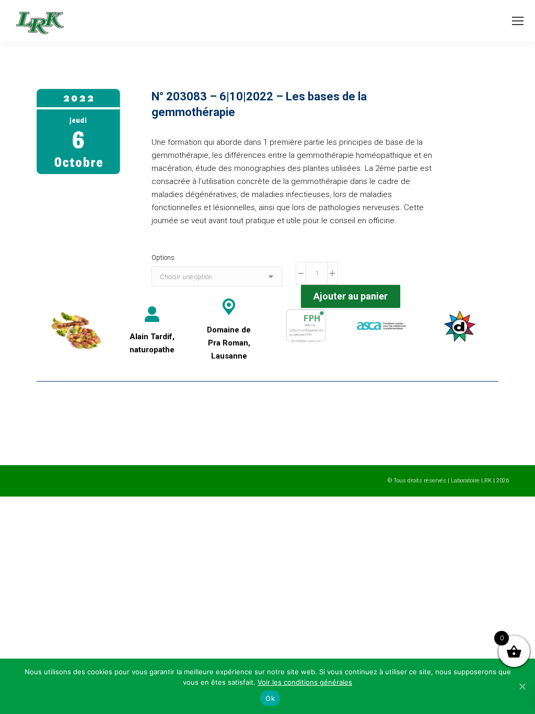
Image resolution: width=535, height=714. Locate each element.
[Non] (522, 686)
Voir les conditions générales (305, 682)
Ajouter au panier (350, 296)
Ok (270, 698)
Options (163, 257)
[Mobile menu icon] (518, 21)
